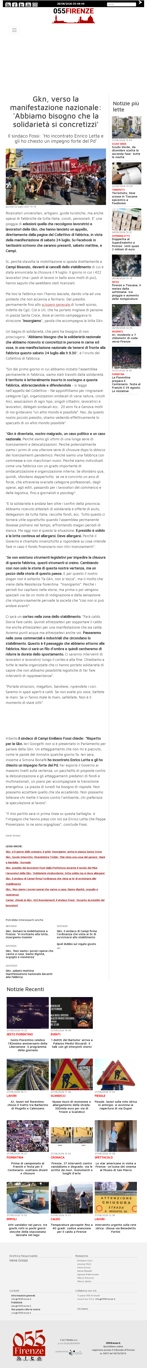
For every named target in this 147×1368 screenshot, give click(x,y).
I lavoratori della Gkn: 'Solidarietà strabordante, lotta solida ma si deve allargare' (55, 873)
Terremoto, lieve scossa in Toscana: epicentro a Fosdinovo (125, 198)
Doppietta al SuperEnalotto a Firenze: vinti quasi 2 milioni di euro (125, 244)
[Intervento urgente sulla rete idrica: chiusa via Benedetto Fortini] (116, 1198)
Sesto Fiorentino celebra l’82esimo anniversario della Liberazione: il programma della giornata (27, 1045)
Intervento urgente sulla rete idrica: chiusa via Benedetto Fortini (115, 1228)
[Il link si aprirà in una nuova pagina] (75, 1351)
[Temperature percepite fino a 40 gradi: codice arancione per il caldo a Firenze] (72, 1198)
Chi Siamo (82, 1308)
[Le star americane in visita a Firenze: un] (116, 1136)
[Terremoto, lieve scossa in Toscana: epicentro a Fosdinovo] (126, 173)
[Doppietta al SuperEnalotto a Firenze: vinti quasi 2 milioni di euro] (126, 219)
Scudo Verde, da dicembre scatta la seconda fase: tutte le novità (126, 152)
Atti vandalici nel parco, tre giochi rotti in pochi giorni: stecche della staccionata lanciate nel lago (27, 1230)
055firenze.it (113, 1342)
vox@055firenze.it (21, 1312)
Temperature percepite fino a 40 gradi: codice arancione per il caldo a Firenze (72, 1228)
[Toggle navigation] (14, 30)
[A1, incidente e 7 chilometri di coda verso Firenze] (126, 315)
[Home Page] (73, 15)
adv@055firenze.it (21, 1305)
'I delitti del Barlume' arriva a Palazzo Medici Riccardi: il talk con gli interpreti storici (72, 1043)
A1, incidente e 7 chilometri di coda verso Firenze (125, 338)
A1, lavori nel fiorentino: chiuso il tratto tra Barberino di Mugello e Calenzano (27, 1105)
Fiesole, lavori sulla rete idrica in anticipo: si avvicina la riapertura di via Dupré (116, 1105)
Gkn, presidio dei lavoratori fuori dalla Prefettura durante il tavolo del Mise (51, 867)
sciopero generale (56, 304)
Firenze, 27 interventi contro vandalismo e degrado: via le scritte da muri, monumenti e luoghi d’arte (72, 1168)
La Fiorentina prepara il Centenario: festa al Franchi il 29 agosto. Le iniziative (126, 384)
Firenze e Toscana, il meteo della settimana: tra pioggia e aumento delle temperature (126, 291)
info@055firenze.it (21, 1298)
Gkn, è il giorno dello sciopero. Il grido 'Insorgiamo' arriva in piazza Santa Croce (54, 851)
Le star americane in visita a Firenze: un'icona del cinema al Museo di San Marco (116, 1166)
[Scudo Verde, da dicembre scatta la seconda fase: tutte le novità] (126, 127)
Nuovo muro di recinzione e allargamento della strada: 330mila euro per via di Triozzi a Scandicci (71, 1106)
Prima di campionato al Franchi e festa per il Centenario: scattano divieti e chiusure (28, 1168)
